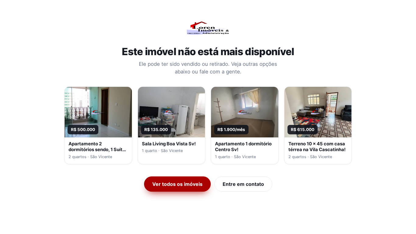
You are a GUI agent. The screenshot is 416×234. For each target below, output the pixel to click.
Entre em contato (243, 184)
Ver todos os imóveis (177, 184)
